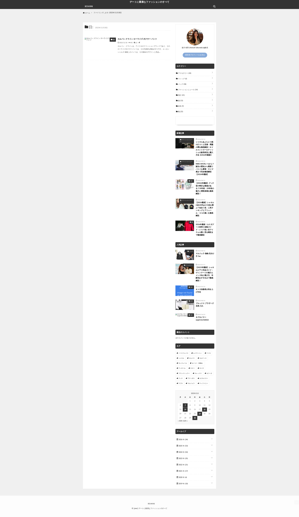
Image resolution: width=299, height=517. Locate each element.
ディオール (181, 368)
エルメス (192, 358)
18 (204, 409)
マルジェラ (191, 383)
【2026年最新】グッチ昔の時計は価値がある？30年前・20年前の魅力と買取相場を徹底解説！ (205, 188)
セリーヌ (209, 373)
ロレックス (198, 373)
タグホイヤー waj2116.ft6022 (202, 318)
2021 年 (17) (183, 471)
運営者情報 (89, 6)
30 (195, 418)
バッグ (182, 84)
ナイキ (208, 353)
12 (136, 42)
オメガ (201, 368)
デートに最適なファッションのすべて (149, 2)
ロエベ (192, 368)
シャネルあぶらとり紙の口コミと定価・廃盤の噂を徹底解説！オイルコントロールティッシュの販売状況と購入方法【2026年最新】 (204, 148)
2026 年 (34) (183, 439)
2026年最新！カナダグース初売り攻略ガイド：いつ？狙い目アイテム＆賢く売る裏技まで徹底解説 (205, 230)
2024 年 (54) (183, 452)
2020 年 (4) (182, 477)
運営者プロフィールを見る (195, 55)
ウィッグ (182, 79)
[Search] (214, 6)
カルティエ (202, 358)
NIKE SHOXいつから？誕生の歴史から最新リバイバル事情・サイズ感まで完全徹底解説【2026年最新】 (205, 169)
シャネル (181, 358)
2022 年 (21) (183, 465)
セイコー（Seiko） (198, 363)
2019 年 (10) (183, 484)
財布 (181, 106)
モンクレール (182, 363)
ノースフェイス (183, 353)
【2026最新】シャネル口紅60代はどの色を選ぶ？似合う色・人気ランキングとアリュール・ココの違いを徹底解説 (205, 209)
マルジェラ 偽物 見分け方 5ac (205, 255)
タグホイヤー (203, 378)
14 (185, 409)
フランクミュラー (184, 373)
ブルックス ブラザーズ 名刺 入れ (205, 304)
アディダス (191, 378)
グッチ (180, 378)
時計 (181, 95)
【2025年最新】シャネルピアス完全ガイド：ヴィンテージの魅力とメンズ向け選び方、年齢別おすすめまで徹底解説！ (205, 274)
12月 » (185, 421)
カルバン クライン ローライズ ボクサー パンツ (137, 39)
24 (200, 414)
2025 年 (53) (183, 446)
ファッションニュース (188, 90)
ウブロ (180, 383)
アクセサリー (184, 73)
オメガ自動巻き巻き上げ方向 (204, 290)
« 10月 (180, 421)
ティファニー (203, 383)
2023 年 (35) (183, 458)
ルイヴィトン (197, 353)
